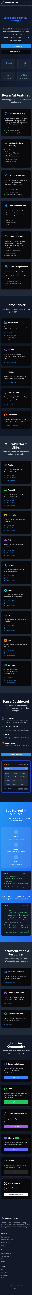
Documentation (14, 52)
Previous (21, 788)
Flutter (3, 1278)
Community (5, 1256)
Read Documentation (10, 982)
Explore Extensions (12, 425)
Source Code (10, 333)
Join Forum (16, 1077)
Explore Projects (16, 1126)
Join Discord (16, 1149)
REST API (24, 899)
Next (26, 788)
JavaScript (4, 1275)
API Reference (11, 340)
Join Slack (16, 1102)
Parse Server (5, 1237)
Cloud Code (5, 1242)
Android (4, 1272)
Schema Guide (11, 337)
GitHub (3, 1261)
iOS (2, 1270)
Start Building (15, 46)
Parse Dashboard (7, 1240)
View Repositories (16, 1172)
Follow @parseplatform (16, 1194)
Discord (3, 1259)
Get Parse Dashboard (16, 754)
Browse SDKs (8, 1024)
